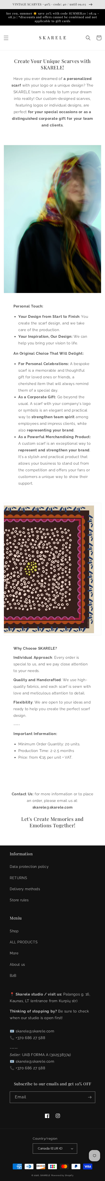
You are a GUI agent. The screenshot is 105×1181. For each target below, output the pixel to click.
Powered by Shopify (62, 1175)
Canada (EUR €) (50, 1148)
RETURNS (18, 878)
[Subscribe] (89, 1097)
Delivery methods (25, 889)
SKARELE (45, 1175)
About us (17, 964)
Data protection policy (29, 867)
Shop (14, 931)
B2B (13, 976)
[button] (6, 37)
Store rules (19, 900)
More (14, 953)
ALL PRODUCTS (24, 942)
